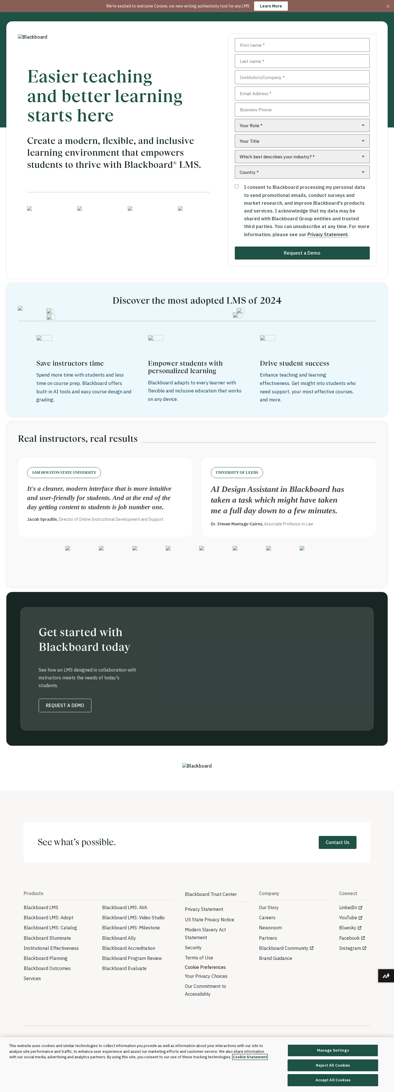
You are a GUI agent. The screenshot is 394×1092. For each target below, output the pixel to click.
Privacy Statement (327, 234)
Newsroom (270, 928)
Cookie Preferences (205, 967)
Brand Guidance (275, 958)
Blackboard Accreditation (128, 948)
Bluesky (347, 928)
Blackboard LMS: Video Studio (133, 917)
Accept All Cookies (333, 1080)
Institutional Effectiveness (51, 948)
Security (193, 947)
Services (32, 978)
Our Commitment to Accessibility (205, 990)
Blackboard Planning (45, 958)
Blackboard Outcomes (47, 968)
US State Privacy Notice (209, 919)
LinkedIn (348, 907)
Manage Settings (333, 1050)
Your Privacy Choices (206, 976)
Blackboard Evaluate (124, 968)
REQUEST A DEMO (65, 705)
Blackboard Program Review (132, 958)
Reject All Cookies (333, 1065)
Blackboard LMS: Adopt (48, 917)
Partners (268, 938)
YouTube (348, 917)
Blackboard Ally (119, 938)
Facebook (349, 938)
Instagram (350, 948)
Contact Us (338, 842)
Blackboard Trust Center (211, 894)
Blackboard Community (283, 948)
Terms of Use (199, 958)
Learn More (271, 6)
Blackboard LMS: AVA (124, 907)
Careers (267, 917)
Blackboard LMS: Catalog (50, 928)
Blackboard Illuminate (47, 938)
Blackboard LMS (41, 907)
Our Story (269, 907)
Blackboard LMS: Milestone (131, 928)
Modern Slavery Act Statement (205, 933)
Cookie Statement (250, 1057)
